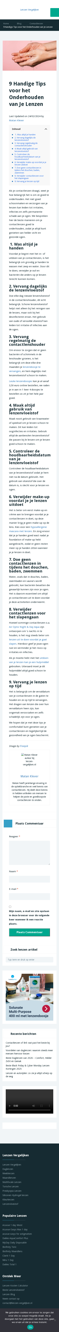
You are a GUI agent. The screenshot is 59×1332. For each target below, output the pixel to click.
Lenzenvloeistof (10, 1204)
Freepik (24, 746)
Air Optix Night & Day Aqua (24, 627)
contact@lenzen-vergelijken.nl (17, 1303)
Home (6, 23)
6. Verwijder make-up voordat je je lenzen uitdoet (30, 163)
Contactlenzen (36, 23)
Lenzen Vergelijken (11, 1164)
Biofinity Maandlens (12, 1251)
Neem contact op (11, 1298)
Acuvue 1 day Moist (12, 1225)
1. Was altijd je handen (25, 134)
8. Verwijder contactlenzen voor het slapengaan (29, 177)
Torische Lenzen (10, 1186)
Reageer (14, 836)
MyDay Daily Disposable (14, 1242)
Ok (30, 1327)
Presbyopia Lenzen (11, 1191)
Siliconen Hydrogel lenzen (15, 1195)
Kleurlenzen (8, 1199)
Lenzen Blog (8, 1294)
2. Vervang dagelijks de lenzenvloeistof (25, 138)
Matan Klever (16, 120)
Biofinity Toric (9, 1247)
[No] (55, 1320)
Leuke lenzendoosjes (20, 381)
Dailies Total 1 (9, 1264)
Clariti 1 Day (8, 1255)
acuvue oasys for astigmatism (17, 1234)
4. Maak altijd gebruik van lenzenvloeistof (26, 149)
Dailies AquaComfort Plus (15, 1238)
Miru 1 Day (8, 1260)
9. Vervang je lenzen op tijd (27, 181)
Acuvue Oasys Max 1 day (15, 1229)
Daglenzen (7, 1169)
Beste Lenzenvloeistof (13, 1290)
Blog (19, 23)
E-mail (13, 889)
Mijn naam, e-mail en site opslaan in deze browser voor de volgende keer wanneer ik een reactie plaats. (29, 917)
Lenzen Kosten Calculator (15, 1285)
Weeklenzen (8, 1173)
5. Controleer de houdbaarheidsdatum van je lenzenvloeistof (27, 156)
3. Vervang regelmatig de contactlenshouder (26, 144)
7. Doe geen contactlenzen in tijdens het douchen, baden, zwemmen (28, 170)
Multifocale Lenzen (11, 1182)
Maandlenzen (9, 1177)
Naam (13, 871)
